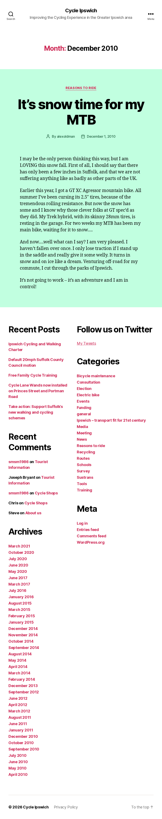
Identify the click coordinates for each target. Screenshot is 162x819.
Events (83, 401)
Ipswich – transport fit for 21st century (111, 420)
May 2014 (17, 660)
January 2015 (21, 622)
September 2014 (23, 647)
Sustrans (85, 477)
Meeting (84, 433)
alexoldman (66, 136)
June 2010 (18, 762)
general (84, 414)
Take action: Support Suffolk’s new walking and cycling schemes (35, 412)
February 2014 (21, 679)
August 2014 (20, 654)
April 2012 (17, 704)
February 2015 (21, 616)
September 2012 (23, 692)
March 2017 (19, 584)
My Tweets (86, 343)
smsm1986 (18, 462)
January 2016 (21, 597)
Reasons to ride (81, 88)
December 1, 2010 (101, 136)
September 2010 (23, 749)
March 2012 (19, 711)
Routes (83, 458)
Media (82, 426)
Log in (82, 523)
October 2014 (21, 641)
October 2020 (21, 552)
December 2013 (23, 685)
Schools (84, 464)
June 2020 (18, 565)
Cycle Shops (46, 493)
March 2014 (19, 673)
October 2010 (21, 743)
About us (33, 513)
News (82, 439)
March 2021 (19, 546)
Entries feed (88, 529)
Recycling (86, 452)
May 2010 (17, 768)
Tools (82, 484)
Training (84, 490)
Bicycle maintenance (96, 376)
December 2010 (23, 736)
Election (84, 388)
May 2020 (17, 571)
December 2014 (23, 628)
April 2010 (17, 774)
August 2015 (20, 603)
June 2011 (17, 724)
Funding (84, 407)
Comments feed (91, 536)
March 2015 (19, 609)
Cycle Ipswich (81, 10)
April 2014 (17, 666)
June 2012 (17, 698)
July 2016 (17, 590)
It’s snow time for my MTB (81, 112)
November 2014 (23, 635)
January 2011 (20, 730)
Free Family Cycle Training (32, 375)
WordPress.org (91, 542)
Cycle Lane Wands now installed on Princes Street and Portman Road (37, 391)
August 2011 (19, 717)
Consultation (88, 382)
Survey (83, 471)
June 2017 (17, 578)
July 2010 (17, 755)
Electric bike (88, 395)
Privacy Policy (66, 807)
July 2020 (17, 559)
